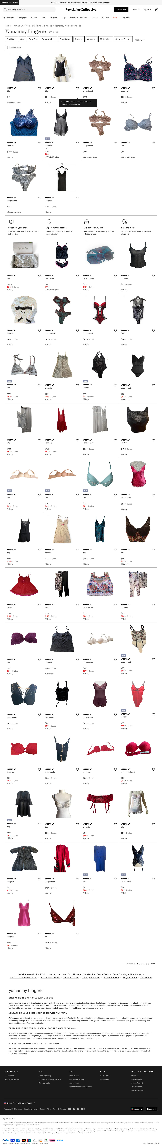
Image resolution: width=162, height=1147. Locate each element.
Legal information (31, 1109)
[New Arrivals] (16, 18)
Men (43, 17)
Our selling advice (76, 1079)
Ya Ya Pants (146, 977)
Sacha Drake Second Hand (23, 977)
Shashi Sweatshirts (50, 977)
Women (34, 17)
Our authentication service (50, 1079)
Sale (115, 17)
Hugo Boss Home (70, 974)
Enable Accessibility (9, 2)
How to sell (73, 1075)
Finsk (43, 974)
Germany (35, 1143)
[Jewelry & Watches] (89, 18)
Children (53, 17)
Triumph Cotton (71, 977)
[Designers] (29, 18)
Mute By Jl (88, 974)
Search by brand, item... (18, 9)
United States (25, 1143)
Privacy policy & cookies (56, 1109)
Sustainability (136, 1079)
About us (134, 1075)
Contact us (104, 1079)
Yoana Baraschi (111, 977)
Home (8, 25)
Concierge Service (11, 1079)
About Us (125, 17)
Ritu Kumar (136, 974)
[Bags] (68, 18)
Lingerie (48, 25)
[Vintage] (100, 18)
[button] (157, 9)
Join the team (136, 1086)
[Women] (39, 18)
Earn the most (128, 227)
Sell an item (121, 9)
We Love (105, 17)
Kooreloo (53, 974)
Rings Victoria (130, 977)
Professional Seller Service (80, 1086)
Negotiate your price (17, 227)
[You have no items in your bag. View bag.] (157, 9)
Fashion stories (137, 1090)
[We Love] (111, 18)
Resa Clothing (120, 974)
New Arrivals (8, 17)
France (5, 1143)
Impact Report (137, 1083)
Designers (22, 17)
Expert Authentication (56, 227)
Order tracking (45, 1075)
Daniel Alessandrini (27, 974)
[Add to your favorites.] (39, 88)
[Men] (47, 18)
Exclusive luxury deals (94, 227)
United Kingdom (14, 1143)
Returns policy (44, 1083)
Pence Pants (103, 974)
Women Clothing (33, 25)
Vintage (94, 17)
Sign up (147, 9)
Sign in (136, 9)
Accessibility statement (13, 1109)
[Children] (59, 18)
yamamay (18, 25)
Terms (42, 1109)
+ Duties (52, 97)
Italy (46, 1143)
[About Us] (132, 18)
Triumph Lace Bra (91, 977)
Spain (42, 1143)
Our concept (9, 1075)
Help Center (105, 1075)
